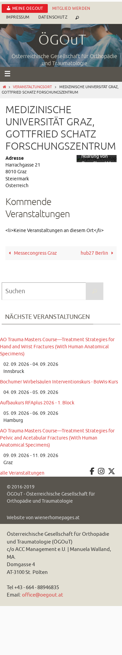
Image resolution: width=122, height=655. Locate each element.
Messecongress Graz (35, 253)
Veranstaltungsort (32, 87)
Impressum (17, 17)
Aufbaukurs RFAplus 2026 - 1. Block (37, 403)
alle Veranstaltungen (22, 473)
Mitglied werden (71, 8)
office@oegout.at (42, 595)
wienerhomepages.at (57, 518)
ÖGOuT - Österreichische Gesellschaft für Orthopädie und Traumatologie (51, 497)
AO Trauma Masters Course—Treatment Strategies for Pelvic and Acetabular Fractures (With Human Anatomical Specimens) (57, 438)
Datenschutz (52, 17)
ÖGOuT (62, 40)
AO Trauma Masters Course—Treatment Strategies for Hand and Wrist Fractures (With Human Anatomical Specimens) (57, 347)
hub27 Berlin (95, 253)
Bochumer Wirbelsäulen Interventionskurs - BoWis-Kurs (59, 382)
